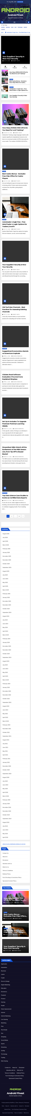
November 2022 (7, 695)
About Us (5, 856)
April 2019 (5, 837)
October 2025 (6, 563)
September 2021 (7, 736)
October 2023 (6, 653)
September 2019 (7, 818)
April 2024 (5, 631)
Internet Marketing (6, 1016)
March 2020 (6, 796)
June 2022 (5, 710)
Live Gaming (4, 1019)
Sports (2, 1043)
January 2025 (6, 597)
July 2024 (5, 620)
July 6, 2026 (7, 60)
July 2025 (5, 575)
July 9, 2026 (7, 269)
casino (11, 79)
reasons (3, 29)
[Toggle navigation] (14, 22)
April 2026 (5, 541)
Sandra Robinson (17, 356)
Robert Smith (16, 60)
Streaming (3, 1047)
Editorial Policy (7, 874)
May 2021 (5, 751)
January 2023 (6, 687)
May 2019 (5, 833)
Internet (3, 1012)
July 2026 (5, 537)
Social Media (4, 1040)
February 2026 (6, 548)
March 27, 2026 (8, 456)
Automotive (4, 967)
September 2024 (7, 612)
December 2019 (7, 807)
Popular (15, 67)
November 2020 (7, 766)
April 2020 (5, 792)
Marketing (3, 1022)
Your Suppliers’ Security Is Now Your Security (14, 947)
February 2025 (6, 593)
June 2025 (5, 578)
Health (3, 1005)
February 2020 (6, 799)
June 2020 (5, 784)
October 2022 (6, 698)
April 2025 (5, 586)
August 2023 (6, 661)
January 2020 (6, 803)
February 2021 (6, 758)
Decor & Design (5, 981)
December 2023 (7, 646)
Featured (4, 348)
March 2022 (6, 721)
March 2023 (6, 680)
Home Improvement (6, 1009)
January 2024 (6, 642)
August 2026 (6, 533)
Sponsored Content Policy (9, 881)
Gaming (3, 1002)
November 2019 (7, 811)
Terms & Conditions (8, 870)
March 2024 (6, 635)
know (12, 27)
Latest (5, 67)
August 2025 (6, 571)
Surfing (3, 1050)
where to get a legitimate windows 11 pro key (14, 844)
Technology (20, 27)
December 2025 (7, 556)
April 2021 (5, 755)
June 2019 (5, 829)
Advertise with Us (7, 863)
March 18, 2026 (8, 500)
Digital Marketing (5, 984)
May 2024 (5, 627)
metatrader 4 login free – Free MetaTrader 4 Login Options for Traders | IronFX (18, 90)
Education (3, 988)
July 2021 (5, 743)
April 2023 (5, 676)
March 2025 (6, 590)
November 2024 (7, 605)
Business (8, 27)
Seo (2, 1033)
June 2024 (5, 623)
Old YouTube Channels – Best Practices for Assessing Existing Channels (15, 59)
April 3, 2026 (7, 381)
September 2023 (7, 657)
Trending (24, 67)
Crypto (3, 977)
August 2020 (6, 777)
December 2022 (7, 691)
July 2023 (5, 665)
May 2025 (5, 582)
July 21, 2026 (7, 229)
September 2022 (7, 702)
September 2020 (7, 773)
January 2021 (6, 762)
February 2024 (6, 638)
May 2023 (5, 672)
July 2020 (5, 781)
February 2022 (6, 725)
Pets (2, 1026)
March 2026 (6, 545)
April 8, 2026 (7, 356)
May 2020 (5, 788)
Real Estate (4, 1029)
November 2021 (7, 728)
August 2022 (6, 706)
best (15, 27)
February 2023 (6, 683)
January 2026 (6, 552)
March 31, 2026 (8, 428)
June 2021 (5, 747)
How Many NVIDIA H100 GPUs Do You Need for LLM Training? (18, 73)
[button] (26, 22)
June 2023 (5, 668)
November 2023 (7, 650)
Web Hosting (4, 1061)
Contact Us (5, 853)
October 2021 (6, 732)
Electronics (4, 991)
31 (19, 516)
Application (4, 964)
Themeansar (26, 1102)
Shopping (3, 1036)
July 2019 (5, 826)
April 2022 (5, 717)
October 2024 (6, 608)
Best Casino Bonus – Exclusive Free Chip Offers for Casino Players (17, 82)
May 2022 (5, 713)
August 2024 (6, 616)
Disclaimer (5, 860)
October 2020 (6, 769)
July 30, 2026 (7, 181)
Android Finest (15, 15)
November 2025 (7, 560)
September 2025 (7, 567)
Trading (3, 1057)
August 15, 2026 (8, 132)
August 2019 (6, 822)
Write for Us (6, 867)
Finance (11, 87)
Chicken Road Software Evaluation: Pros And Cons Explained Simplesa (12, 377)
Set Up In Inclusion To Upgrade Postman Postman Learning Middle (14, 424)
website (25, 27)
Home (3, 1106)
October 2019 (6, 814)
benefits (3, 27)
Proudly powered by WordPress (8, 1102)
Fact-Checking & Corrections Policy (12, 877)
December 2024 (7, 601)
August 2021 (6, 740)
